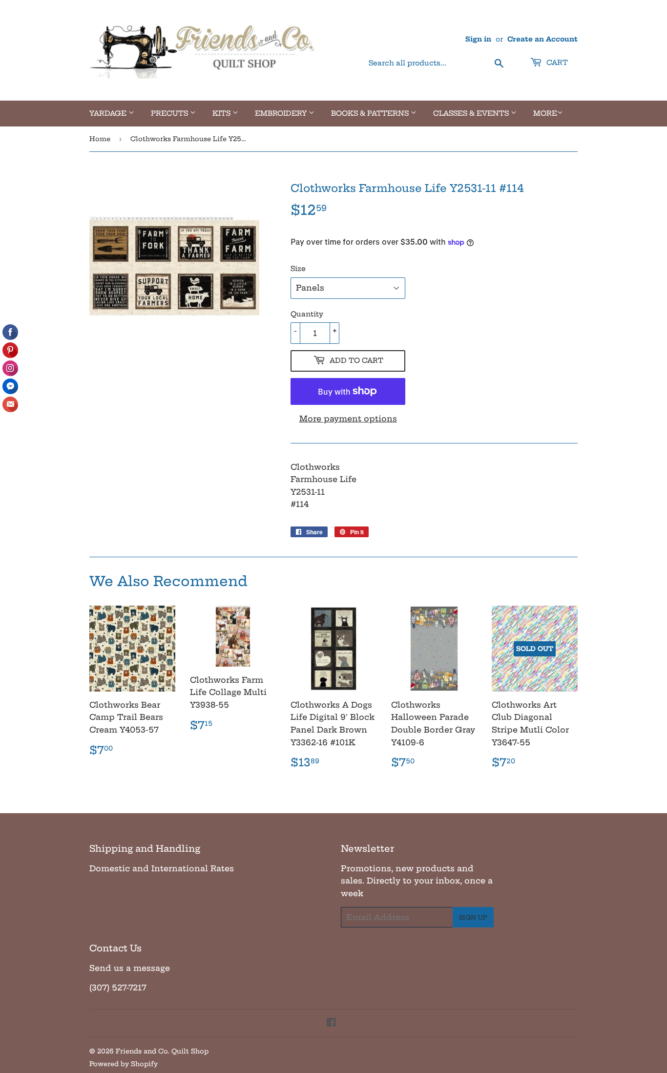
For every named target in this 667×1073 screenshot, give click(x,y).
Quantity (307, 314)
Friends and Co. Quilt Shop (162, 1051)
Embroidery (282, 113)
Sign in (478, 39)
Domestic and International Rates (161, 868)
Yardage (108, 113)
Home (99, 139)
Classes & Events (472, 113)
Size (298, 268)
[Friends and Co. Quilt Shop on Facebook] (331, 1023)
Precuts (170, 113)
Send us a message (129, 968)
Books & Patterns (371, 113)
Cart (556, 62)
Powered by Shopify (123, 1064)
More (545, 113)
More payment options (348, 418)
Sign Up (473, 917)
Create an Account (542, 39)
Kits (222, 113)
